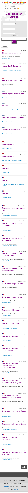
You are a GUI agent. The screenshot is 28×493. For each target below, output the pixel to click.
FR (9, 3)
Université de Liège (6, 197)
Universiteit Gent (6, 58)
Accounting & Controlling (11, 66)
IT (12, 3)
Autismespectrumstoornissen (13, 94)
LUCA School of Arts (6, 172)
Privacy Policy (5, 486)
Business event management (13, 118)
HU (10, 3)
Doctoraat (6, 168)
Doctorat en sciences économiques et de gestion (12, 382)
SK (18, 3)
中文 (25, 3)
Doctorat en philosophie (11, 310)
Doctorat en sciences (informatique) (10, 349)
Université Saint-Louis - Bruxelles (9, 215)
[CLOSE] (16, 489)
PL (14, 3)
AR (23, 3)
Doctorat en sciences (10, 336)
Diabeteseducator (8, 144)
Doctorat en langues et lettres (13, 284)
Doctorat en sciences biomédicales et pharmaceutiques (10, 365)
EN (2, 3)
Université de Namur (6, 230)
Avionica (5, 106)
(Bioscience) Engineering (11, 53)
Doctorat (5, 180)
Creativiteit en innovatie (11, 130)
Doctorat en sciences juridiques (14, 411)
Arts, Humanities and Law (12, 81)
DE (6, 3)
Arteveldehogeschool (7, 97)
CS (4, 3)
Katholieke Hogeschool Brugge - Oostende (12, 70)
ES (7, 3)
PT (15, 3)
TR (20, 3)
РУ (17, 3)
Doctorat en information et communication (12, 254)
